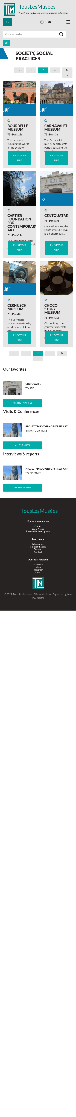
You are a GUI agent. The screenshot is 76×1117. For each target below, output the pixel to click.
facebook (38, 564)
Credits (38, 526)
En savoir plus (19, 158)
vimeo (38, 572)
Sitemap (38, 549)
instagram (38, 569)
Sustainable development (38, 531)
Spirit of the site (38, 546)
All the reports (22, 487)
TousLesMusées (37, 7)
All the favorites (22, 402)
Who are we (38, 544)
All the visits (22, 445)
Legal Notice (38, 528)
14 (67, 70)
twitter (38, 567)
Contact (38, 551)
